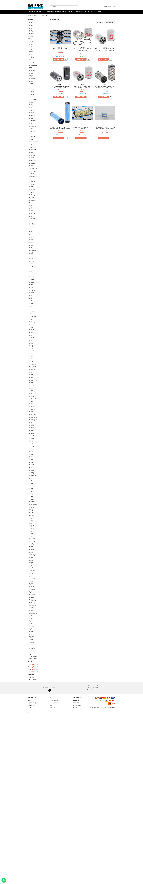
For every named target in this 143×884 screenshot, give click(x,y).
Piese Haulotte (31, 27)
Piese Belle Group (32, 99)
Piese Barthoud (31, 93)
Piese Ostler (30, 453)
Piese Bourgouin (31, 134)
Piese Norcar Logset (32, 445)
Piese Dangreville (31, 181)
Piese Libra (30, 358)
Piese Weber (30, 615)
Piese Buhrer (31, 142)
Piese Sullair (30, 568)
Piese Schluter (31, 530)
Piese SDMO (30, 536)
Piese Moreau (31, 408)
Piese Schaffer (31, 520)
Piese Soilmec (31, 551)
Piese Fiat (30, 231)
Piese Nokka (30, 443)
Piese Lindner (31, 361)
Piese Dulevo (31, 199)
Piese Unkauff (31, 596)
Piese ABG (30, 48)
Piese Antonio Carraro (33, 72)
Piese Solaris (30, 552)
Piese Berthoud (31, 115)
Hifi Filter (31, 648)
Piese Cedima (31, 158)
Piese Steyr (30, 560)
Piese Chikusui (31, 165)
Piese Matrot (31, 387)
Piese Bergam (31, 112)
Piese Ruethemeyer (32, 506)
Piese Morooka (31, 409)
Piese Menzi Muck (32, 396)
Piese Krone (30, 338)
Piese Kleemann (31, 326)
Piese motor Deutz (32, 414)
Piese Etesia (30, 215)
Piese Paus (30, 459)
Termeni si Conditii (32, 702)
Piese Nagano (31, 432)
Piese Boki (30, 125)
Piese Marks (30, 379)
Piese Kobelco (31, 330)
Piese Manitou (31, 23)
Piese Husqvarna (31, 292)
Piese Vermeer (31, 609)
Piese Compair (31, 173)
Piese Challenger (31, 163)
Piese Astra (30, 75)
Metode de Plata (54, 700)
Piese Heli (30, 271)
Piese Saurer (30, 517)
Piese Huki (30, 289)
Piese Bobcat (31, 123)
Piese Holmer (31, 285)
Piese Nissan (30, 441)
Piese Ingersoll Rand (32, 301)
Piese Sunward (31, 572)
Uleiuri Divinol (31, 32)
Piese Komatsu (31, 334)
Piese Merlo (30, 25)
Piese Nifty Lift (31, 438)
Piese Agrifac (30, 52)
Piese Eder (30, 205)
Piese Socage (31, 549)
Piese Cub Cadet (31, 176)
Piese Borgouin (31, 130)
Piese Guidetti (31, 260)
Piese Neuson (31, 435)
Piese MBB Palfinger (32, 392)
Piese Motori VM (31, 420)
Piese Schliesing (31, 528)
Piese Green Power (32, 250)
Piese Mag (30, 372)
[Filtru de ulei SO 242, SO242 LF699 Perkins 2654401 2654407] (60, 73)
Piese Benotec (31, 109)
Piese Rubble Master (32, 504)
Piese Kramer (31, 337)
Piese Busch (30, 144)
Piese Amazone (31, 68)
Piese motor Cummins (33, 412)
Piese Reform (31, 491)
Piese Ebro (30, 202)
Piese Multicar (31, 425)
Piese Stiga (30, 562)
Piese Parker (30, 456)
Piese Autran (31, 83)
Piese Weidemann (32, 617)
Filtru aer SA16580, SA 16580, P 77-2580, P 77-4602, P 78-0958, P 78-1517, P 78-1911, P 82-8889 (105, 86)
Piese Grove (30, 258)
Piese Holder (31, 282)
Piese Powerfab (31, 473)
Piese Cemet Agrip (32, 160)
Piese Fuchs (30, 239)
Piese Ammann (31, 70)
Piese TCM (30, 576)
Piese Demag (31, 184)
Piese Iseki (30, 306)
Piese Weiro (30, 618)
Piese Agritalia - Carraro (33, 56)
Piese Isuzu (30, 308)
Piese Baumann (31, 94)
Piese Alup (30, 67)
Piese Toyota (31, 592)
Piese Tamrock (31, 575)
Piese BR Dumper (32, 136)
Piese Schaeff (31, 518)
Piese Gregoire (31, 252)
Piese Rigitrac (31, 496)
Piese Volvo (30, 612)
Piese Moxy (30, 424)
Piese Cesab (30, 162)
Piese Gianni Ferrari (32, 244)
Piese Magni (30, 374)
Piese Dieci (30, 191)
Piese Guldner (31, 261)
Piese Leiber (30, 356)
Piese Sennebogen (32, 538)
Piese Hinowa (31, 279)
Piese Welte (30, 620)
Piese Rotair (30, 498)
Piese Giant (30, 245)
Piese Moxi (30, 422)
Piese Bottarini (31, 133)
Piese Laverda (31, 353)
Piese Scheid (30, 523)
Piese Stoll (30, 565)
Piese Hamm (31, 266)
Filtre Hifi (30, 40)
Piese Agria (30, 51)
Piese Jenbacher (31, 313)
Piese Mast (30, 382)
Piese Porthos (31, 472)
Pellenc (29, 43)
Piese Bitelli (30, 118)
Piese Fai (30, 220)
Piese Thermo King (32, 584)
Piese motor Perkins (32, 417)
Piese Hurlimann (31, 290)
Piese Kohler (30, 332)
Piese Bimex (30, 117)
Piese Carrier (30, 146)
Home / (30, 15)
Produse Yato (31, 642)
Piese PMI (30, 467)
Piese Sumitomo (31, 570)
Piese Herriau (31, 274)
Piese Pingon (31, 464)
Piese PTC (30, 478)
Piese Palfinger (31, 454)
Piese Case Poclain (32, 154)
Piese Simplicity (31, 541)
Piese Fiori (30, 234)
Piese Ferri (30, 229)
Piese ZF (30, 637)
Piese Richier (30, 494)
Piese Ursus (30, 599)
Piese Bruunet (31, 139)
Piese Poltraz (31, 469)
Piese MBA (30, 390)
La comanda (32, 679)
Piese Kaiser (30, 319)
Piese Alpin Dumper (32, 65)
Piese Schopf (31, 533)
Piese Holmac (31, 284)
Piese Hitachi (31, 281)
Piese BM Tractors (32, 120)
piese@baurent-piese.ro (94, 689)
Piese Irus (30, 305)
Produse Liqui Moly (32, 639)
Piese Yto (30, 629)
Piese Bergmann (31, 113)
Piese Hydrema (31, 293)
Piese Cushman (31, 178)
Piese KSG (30, 340)
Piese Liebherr (31, 33)
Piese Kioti (30, 324)
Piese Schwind (31, 535)
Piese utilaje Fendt (32, 600)
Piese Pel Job (30, 462)
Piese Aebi (30, 49)
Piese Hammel (31, 268)
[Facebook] (49, 690)
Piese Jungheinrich (32, 316)
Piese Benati (30, 102)
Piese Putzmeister (32, 482)
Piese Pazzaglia (31, 461)
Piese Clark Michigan (32, 168)
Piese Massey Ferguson (33, 380)
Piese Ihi (30, 298)
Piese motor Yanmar (32, 419)
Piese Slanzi (30, 546)
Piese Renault (31, 493)
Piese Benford (31, 104)
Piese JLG (30, 30)
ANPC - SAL (52, 707)
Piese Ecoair (30, 203)
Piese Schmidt (31, 531)
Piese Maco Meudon (32, 371)
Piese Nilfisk (30, 440)
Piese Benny (30, 107)
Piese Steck (30, 557)
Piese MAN (30, 377)
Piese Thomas (31, 586)
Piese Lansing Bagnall (32, 350)
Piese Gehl (30, 242)
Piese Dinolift (31, 192)
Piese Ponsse (31, 470)
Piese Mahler (31, 375)
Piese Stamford (31, 555)
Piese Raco (30, 483)
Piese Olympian (31, 449)
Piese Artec (30, 73)
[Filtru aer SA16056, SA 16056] (60, 37)
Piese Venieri (31, 607)
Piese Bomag (31, 128)
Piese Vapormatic (32, 605)
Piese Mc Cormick (32, 393)
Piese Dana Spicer (32, 179)
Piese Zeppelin (31, 633)
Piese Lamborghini (32, 347)
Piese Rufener (31, 507)
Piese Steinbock (31, 559)
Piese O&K (30, 448)
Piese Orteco (31, 451)
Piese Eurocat (31, 216)
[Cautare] (76, 6)
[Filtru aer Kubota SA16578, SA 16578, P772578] (82, 113)
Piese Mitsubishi (31, 404)
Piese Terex (30, 581)
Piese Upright (31, 597)
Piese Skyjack (31, 544)
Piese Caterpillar (31, 155)
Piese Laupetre (31, 351)
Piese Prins (30, 46)
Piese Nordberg (31, 446)
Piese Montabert (31, 406)
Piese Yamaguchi (31, 626)
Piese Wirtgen (31, 621)
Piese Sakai (30, 509)
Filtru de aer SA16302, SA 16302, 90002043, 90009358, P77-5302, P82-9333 (60, 128)
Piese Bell (30, 97)
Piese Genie (30, 28)
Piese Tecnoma (31, 578)
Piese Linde (30, 359)
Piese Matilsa (31, 385)
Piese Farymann (31, 224)
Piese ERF (30, 212)
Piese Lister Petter (32, 364)
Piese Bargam (31, 91)
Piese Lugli (30, 367)
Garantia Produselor (54, 704)
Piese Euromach (31, 218)
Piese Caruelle (31, 147)
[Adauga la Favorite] (66, 59)
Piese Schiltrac (31, 527)
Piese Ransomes (31, 486)
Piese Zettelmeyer (32, 636)
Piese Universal (31, 594)
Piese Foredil (31, 237)
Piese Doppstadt (31, 197)
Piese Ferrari (30, 228)
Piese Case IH (31, 152)
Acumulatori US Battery (33, 35)
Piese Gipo (30, 247)
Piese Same (30, 512)
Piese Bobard (31, 121)
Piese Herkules (31, 273)
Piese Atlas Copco (32, 78)
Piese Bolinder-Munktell (33, 126)
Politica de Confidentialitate (34, 704)
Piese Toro (30, 591)
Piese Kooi (30, 335)
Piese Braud (30, 138)
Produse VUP (31, 641)
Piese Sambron (31, 510)
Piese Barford (31, 89)
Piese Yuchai (30, 631)
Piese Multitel (31, 429)
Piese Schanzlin (31, 522)
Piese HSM (30, 287)
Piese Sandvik (31, 515)
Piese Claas (30, 166)
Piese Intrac (30, 303)
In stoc (30, 677)
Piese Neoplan (31, 433)
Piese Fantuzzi (31, 221)
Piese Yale (30, 625)
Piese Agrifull (31, 54)
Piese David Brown (32, 183)
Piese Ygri (30, 628)
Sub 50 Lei (31, 654)
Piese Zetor (30, 634)
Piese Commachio (32, 171)
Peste (30, 664)
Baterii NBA (30, 36)
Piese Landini (31, 348)
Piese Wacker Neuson (32, 613)
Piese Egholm (31, 207)
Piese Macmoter (31, 369)
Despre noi (30, 700)
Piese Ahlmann (31, 57)
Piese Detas (30, 187)
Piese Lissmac (31, 363)
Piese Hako (30, 265)
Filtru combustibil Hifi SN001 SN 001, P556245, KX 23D (83, 49)
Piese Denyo (30, 186)
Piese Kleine (30, 327)
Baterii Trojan (31, 38)
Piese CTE (30, 175)
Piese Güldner (31, 263)
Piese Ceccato (31, 157)
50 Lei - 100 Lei (32, 656)
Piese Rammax (31, 485)
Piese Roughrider (31, 501)
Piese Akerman (31, 62)
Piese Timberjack (31, 589)
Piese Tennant (31, 580)
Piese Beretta (31, 110)
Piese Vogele (30, 610)
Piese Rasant (31, 490)
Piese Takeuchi (31, 573)
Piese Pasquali (31, 457)
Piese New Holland (32, 437)
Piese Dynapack (31, 200)
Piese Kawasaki (31, 322)
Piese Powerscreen (32, 475)
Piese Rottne (31, 499)
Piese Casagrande (32, 149)
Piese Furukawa (31, 240)
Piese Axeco (30, 86)
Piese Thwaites (31, 588)
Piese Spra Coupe (32, 554)
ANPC (51, 705)
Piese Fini (30, 232)
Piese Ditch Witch (32, 194)
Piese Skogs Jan (31, 543)
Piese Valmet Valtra (32, 602)
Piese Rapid (30, 488)
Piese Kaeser (30, 318)
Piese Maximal (31, 388)
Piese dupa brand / (37, 15)
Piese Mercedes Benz (32, 398)
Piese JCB (30, 22)
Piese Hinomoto (31, 277)
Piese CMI (30, 170)
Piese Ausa (30, 81)
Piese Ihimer (30, 300)
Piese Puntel (30, 480)
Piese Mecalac (31, 395)
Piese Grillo (30, 255)
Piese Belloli (30, 101)
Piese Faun (30, 226)
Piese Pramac (31, 477)
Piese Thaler (30, 583)
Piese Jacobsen (31, 311)
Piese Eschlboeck (31, 213)
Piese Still (30, 564)
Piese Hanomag (31, 269)
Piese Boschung (31, 131)
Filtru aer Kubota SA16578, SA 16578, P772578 (82, 128)
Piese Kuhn (30, 343)
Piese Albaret (31, 64)
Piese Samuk (31, 514)
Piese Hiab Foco (31, 276)
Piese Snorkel (31, 547)
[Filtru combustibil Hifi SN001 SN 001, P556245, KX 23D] (82, 36)
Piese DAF (30, 44)
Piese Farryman (31, 223)
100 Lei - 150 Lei (32, 658)
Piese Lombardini (32, 366)
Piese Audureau (31, 80)
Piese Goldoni (31, 248)
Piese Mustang (31, 430)
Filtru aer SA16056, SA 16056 (60, 48)
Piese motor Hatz (32, 416)
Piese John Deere (31, 314)
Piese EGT (30, 208)
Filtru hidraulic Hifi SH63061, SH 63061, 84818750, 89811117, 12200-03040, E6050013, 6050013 (105, 49)
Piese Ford (30, 236)
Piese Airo (30, 60)
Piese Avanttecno (32, 85)
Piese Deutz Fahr (31, 189)
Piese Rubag (30, 502)
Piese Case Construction (33, 150)
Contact (29, 707)
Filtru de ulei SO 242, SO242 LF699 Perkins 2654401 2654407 (60, 86)
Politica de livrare (31, 705)
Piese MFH (30, 401)
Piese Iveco (30, 310)
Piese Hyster (30, 295)
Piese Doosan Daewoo (33, 195)
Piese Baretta (31, 88)
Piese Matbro (31, 383)
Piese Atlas (30, 77)
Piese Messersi (31, 400)
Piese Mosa (30, 411)
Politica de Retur (53, 702)
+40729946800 (94, 687)
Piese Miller (30, 403)
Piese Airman (31, 59)
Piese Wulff (30, 623)
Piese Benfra (30, 105)
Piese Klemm (31, 329)
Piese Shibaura (31, 539)
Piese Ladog (30, 345)
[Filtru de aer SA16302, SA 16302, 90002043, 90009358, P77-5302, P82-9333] (60, 113)
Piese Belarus (31, 96)
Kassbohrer (30, 41)
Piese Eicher (30, 210)
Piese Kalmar (31, 321)
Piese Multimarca (32, 427)
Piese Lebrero (31, 355)
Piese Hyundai (31, 297)
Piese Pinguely (31, 465)
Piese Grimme (31, 257)
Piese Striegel (31, 567)
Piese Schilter (31, 525)
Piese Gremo (31, 253)
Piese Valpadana (31, 604)
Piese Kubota (31, 342)
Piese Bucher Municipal (33, 141)
